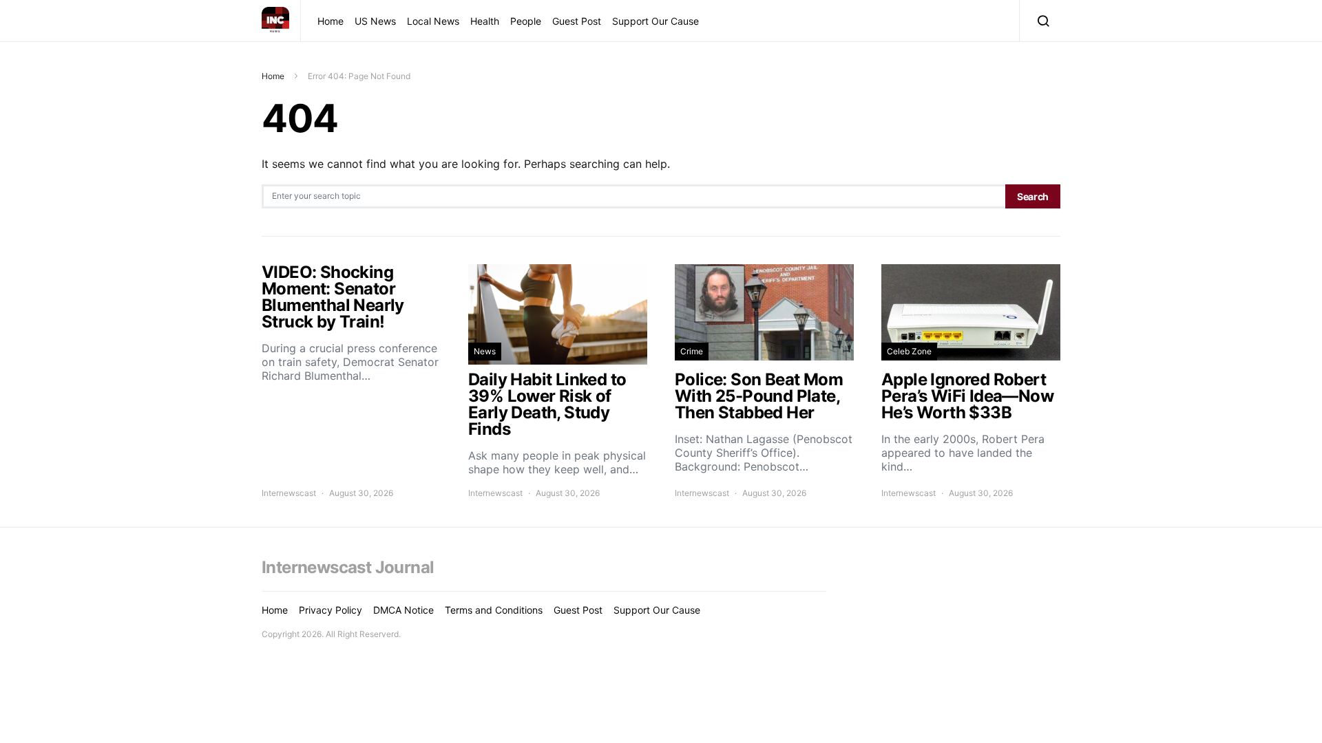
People (525, 21)
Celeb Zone (909, 351)
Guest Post (576, 21)
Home (330, 21)
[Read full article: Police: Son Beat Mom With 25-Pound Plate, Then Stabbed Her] (764, 381)
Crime (691, 351)
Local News (433, 21)
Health (484, 21)
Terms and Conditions (494, 610)
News (485, 351)
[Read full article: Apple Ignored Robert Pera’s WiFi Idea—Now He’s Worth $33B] (970, 381)
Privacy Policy (330, 610)
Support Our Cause (655, 21)
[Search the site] (1040, 20)
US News (375, 21)
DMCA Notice (403, 610)
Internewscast (289, 493)
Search (1033, 196)
